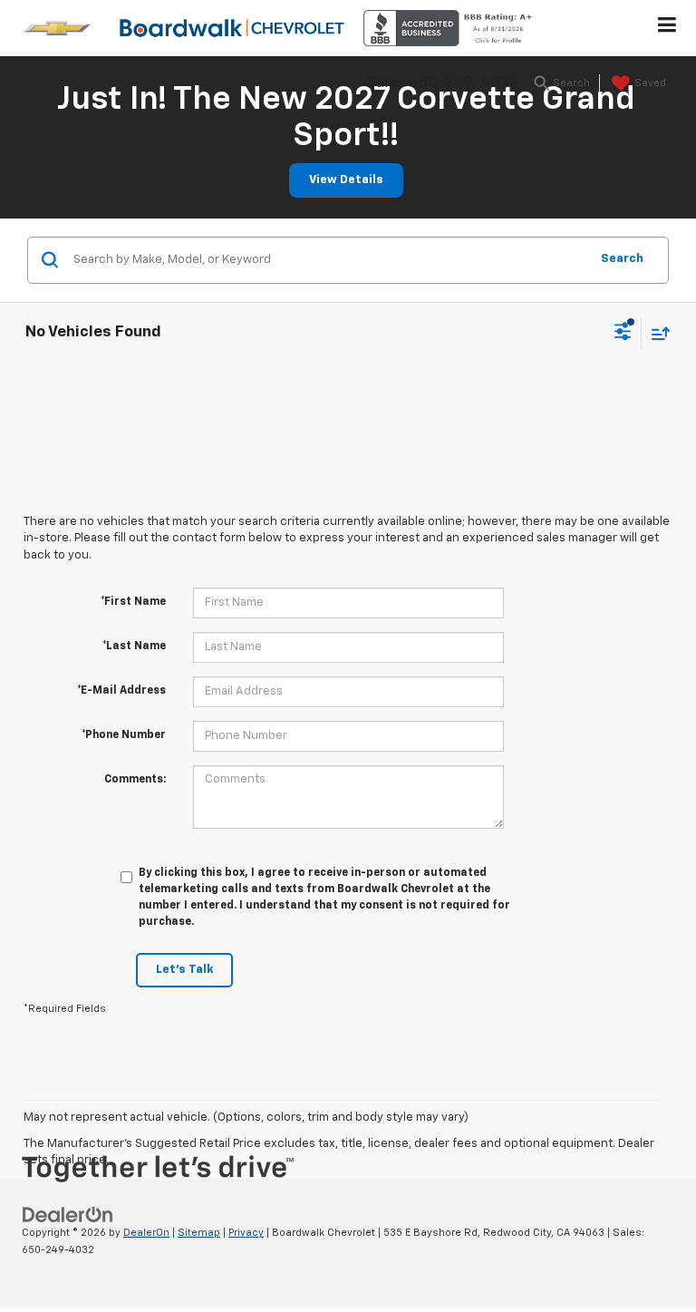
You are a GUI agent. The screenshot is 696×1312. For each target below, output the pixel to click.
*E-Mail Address (121, 690)
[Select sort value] (656, 333)
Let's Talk (184, 970)
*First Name (133, 602)
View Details (346, 180)
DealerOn (146, 1233)
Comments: (135, 779)
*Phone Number (124, 735)
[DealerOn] (68, 1215)
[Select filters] (623, 334)
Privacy (246, 1233)
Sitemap (199, 1233)
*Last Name (134, 646)
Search (622, 259)
